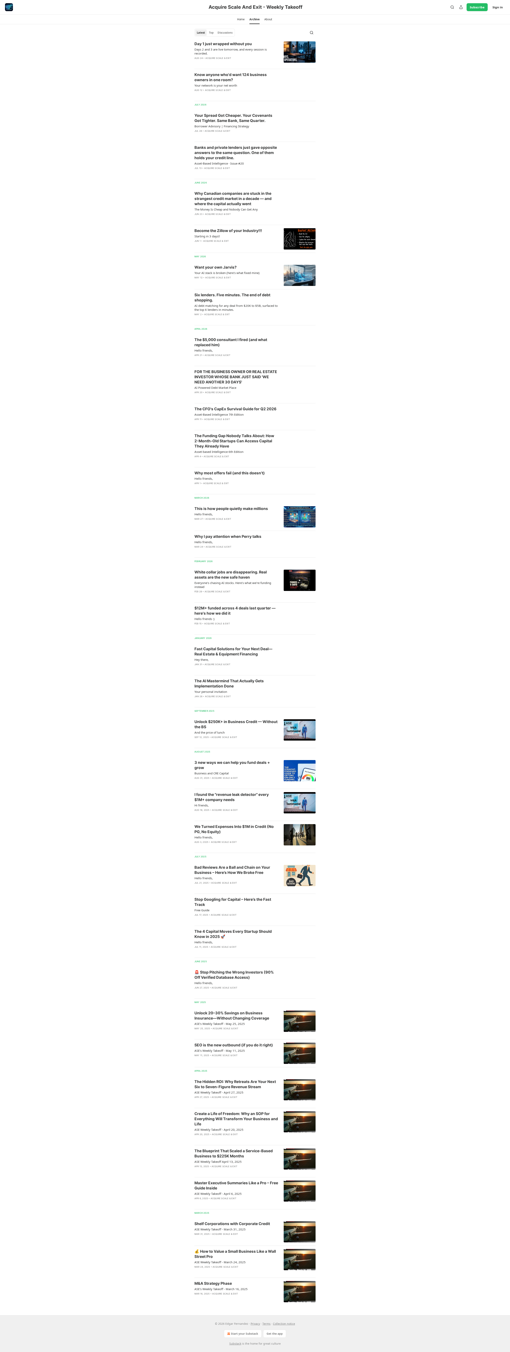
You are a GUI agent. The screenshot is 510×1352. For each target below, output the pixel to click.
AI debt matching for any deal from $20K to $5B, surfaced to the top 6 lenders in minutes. (236, 308)
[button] (241, 19)
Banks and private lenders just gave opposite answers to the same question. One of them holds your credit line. (235, 152)
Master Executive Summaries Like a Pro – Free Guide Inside (236, 1185)
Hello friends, (203, 350)
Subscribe (477, 7)
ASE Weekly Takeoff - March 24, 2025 (220, 1262)
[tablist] (214, 33)
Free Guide (201, 910)
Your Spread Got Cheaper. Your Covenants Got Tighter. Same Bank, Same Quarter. (233, 118)
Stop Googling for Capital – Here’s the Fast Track (232, 902)
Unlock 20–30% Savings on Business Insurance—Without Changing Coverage (231, 1016)
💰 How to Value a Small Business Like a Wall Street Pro (235, 1254)
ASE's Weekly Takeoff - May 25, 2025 (219, 1024)
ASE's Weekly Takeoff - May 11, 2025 (219, 1051)
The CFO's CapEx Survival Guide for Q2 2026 (235, 409)
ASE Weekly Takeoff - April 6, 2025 (218, 1194)
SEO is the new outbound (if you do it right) (233, 1045)
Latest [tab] (201, 32)
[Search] (452, 7)
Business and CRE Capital (211, 773)
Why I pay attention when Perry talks (227, 536)
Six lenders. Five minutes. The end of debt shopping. (232, 297)
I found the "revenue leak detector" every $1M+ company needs (231, 797)
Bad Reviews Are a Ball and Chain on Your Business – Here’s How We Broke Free (232, 870)
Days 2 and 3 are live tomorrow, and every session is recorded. (230, 51)
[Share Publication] (461, 7)
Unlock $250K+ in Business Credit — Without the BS (236, 724)
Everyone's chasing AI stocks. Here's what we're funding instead (232, 585)
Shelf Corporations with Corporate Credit (232, 1223)
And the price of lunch (209, 732)
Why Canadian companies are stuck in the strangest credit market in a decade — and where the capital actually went (233, 198)
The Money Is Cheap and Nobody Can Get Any (226, 209)
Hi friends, (201, 805)
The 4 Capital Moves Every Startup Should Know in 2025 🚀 (233, 934)
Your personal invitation (210, 692)
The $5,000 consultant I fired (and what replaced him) (230, 342)
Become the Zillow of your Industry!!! (228, 230)
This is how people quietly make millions (231, 508)
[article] (255, 53)
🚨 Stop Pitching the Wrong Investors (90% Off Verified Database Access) (234, 975)
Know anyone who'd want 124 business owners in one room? (230, 77)
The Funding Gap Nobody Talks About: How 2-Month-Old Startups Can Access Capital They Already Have (234, 441)
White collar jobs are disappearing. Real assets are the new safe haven (230, 575)
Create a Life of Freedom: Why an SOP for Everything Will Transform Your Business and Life (236, 1118)
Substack (235, 1343)
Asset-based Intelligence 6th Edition (218, 452)
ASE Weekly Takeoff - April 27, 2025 (218, 1092)
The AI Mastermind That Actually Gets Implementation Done (229, 683)
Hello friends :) (204, 619)
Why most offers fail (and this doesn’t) (229, 473)
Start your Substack (244, 1333)
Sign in (497, 7)
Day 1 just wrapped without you (223, 44)
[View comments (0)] (225, 63)
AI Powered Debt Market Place (215, 388)
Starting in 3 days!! (207, 236)
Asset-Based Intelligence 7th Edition (219, 414)
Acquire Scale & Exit (218, 58)
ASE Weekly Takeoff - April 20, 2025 (218, 1130)
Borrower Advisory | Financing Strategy (221, 126)
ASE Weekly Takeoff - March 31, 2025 (220, 1229)
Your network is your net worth (215, 85)
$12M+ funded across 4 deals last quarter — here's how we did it (235, 611)
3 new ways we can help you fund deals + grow (232, 765)
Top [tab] (211, 32)
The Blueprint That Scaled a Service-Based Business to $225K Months (233, 1153)
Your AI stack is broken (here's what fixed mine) (227, 273)
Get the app (275, 1333)
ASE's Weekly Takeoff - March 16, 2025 (221, 1289)
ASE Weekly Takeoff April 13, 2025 (218, 1162)
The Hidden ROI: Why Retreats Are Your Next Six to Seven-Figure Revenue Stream (235, 1084)
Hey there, (201, 660)
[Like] (197, 173)
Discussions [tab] (225, 32)
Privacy (255, 1324)
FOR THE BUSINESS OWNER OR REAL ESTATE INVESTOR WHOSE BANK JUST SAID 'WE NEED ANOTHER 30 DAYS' (235, 376)
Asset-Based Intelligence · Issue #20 (219, 163)
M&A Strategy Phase (213, 1283)
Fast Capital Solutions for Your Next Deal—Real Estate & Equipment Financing (233, 651)
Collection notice (284, 1324)
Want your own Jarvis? (215, 267)
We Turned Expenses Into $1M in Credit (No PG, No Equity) (234, 829)
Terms (266, 1324)
